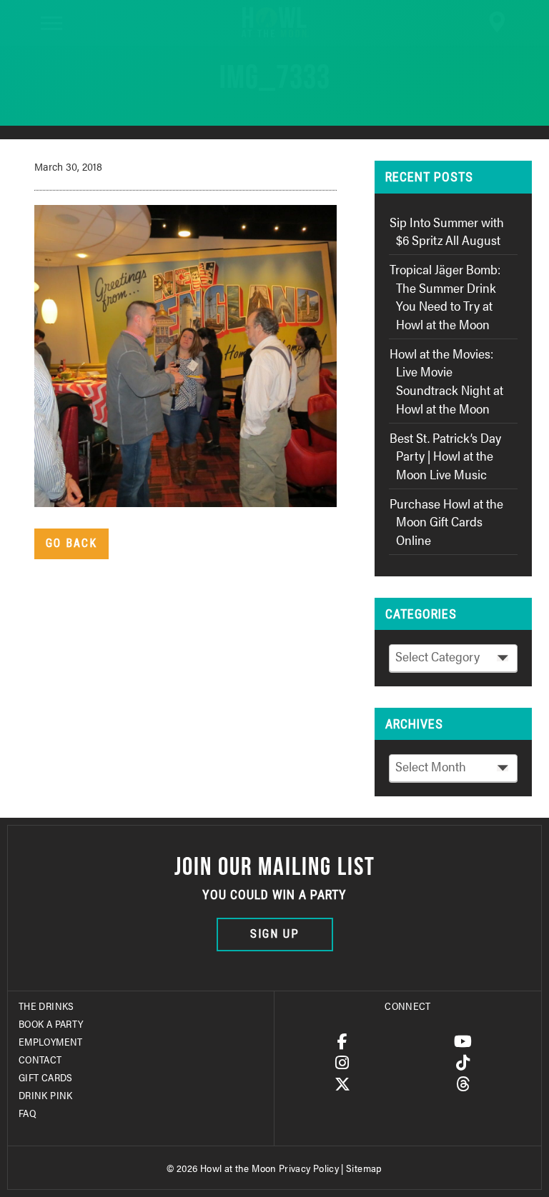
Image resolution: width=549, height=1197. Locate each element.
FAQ (27, 1113)
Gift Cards (46, 1077)
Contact (40, 1059)
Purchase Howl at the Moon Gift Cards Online (446, 521)
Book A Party (51, 1023)
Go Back (71, 543)
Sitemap (364, 1168)
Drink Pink (46, 1095)
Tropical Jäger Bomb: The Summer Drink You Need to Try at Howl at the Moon (445, 296)
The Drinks (46, 1005)
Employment (51, 1041)
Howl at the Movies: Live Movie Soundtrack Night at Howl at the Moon (446, 380)
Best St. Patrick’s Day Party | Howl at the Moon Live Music (445, 456)
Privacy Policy (309, 1168)
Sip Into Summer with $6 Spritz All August (447, 231)
